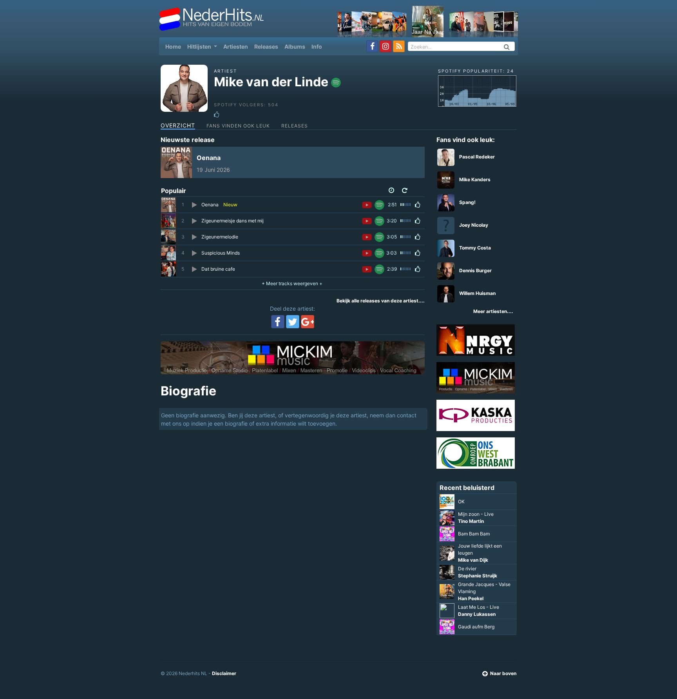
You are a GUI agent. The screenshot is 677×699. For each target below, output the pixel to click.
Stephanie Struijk (477, 576)
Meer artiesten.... (493, 311)
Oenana (209, 158)
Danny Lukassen (477, 614)
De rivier (467, 569)
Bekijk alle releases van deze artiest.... (381, 301)
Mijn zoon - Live (476, 514)
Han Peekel (470, 598)
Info (316, 46)
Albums (294, 46)
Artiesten (235, 46)
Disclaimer (224, 673)
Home (174, 46)
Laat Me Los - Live (478, 607)
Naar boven (503, 673)
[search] (507, 46)
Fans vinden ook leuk (238, 126)
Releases (266, 46)
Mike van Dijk (473, 560)
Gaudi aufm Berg (476, 627)
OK (461, 501)
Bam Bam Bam (474, 534)
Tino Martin (471, 521)
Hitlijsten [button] (199, 46)
